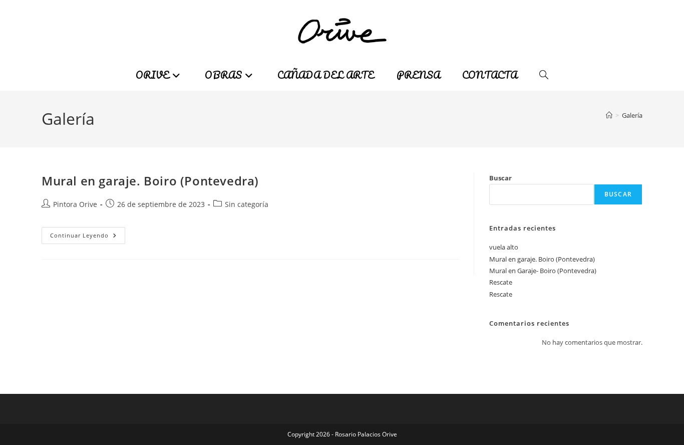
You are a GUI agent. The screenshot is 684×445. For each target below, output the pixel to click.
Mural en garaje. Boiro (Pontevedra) (150, 180)
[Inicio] (609, 115)
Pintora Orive (75, 204)
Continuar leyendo (87, 237)
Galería (632, 115)
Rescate (500, 282)
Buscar (500, 177)
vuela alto (503, 247)
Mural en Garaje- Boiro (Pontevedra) (542, 270)
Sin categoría (246, 204)
